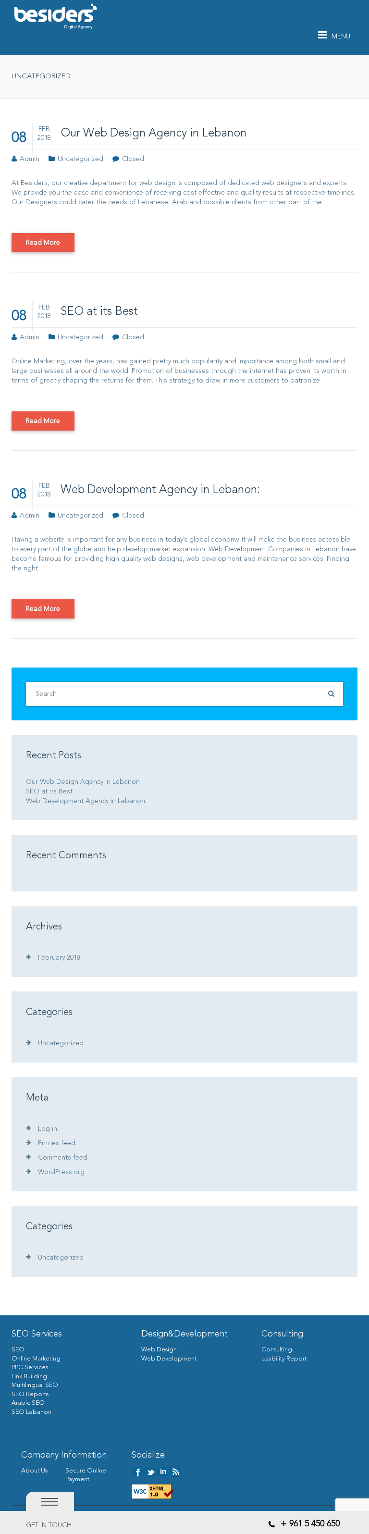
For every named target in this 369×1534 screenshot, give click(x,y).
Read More (43, 242)
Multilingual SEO (35, 1385)
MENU (341, 36)
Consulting (276, 1350)
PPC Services (30, 1367)
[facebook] (138, 1472)
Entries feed (56, 1143)
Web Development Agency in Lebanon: (160, 490)
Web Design (159, 1350)
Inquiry (36, 1525)
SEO (18, 1350)
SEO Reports (30, 1394)
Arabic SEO (28, 1403)
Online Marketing (36, 1359)
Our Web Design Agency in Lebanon (153, 133)
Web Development (169, 1359)
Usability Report (284, 1359)
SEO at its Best (99, 312)
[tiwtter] (150, 1472)
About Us (34, 1471)
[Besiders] (55, 15)
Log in (47, 1129)
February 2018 (59, 957)
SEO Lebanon (31, 1412)
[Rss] (175, 1472)
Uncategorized (80, 159)
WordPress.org (61, 1172)
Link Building (29, 1376)
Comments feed (62, 1157)
